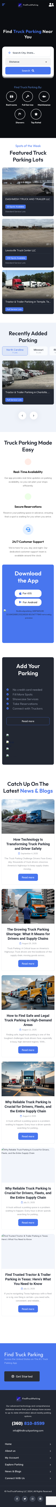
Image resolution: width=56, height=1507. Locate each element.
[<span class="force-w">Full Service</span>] (27, 96)
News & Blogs (13, 1471)
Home (8, 1443)
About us (10, 1450)
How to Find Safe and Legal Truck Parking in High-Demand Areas (28, 1020)
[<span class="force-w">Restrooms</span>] (11, 96)
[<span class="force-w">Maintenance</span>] (44, 96)
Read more (28, 877)
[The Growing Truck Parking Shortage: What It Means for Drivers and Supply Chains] (28, 906)
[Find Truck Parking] (28, 5)
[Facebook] (17, 1499)
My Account (12, 1457)
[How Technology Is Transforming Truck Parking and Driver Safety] (28, 816)
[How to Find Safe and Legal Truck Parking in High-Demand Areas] (28, 992)
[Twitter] (25, 1499)
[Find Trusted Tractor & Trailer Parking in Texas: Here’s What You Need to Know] (28, 1251)
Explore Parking (14, 1464)
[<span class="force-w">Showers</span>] (20, 114)
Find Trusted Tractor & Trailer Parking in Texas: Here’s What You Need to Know (28, 1279)
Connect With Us (15, 1478)
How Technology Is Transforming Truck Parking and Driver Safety (28, 844)
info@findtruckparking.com (28, 1430)
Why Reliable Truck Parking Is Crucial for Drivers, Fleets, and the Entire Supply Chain (28, 1106)
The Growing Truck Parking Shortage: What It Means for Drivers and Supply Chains (28, 934)
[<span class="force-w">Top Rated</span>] (36, 114)
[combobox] (28, 61)
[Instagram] (32, 1499)
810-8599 (28, 1423)
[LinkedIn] (40, 1499)
